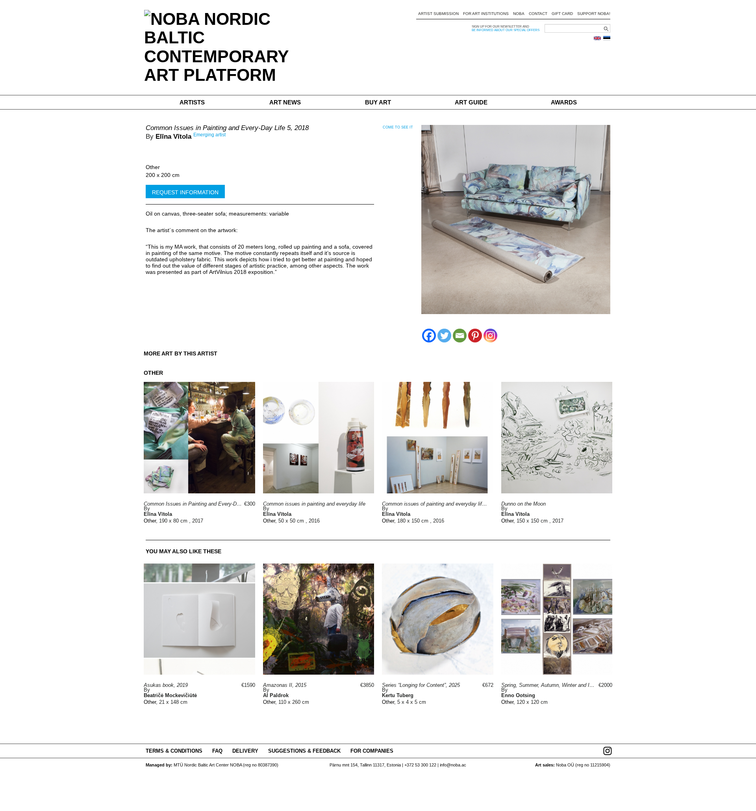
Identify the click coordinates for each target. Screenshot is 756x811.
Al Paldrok (276, 695)
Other (153, 167)
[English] (597, 38)
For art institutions (486, 13)
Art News (285, 102)
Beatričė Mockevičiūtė (170, 695)
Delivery (245, 751)
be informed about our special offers (505, 30)
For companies (371, 751)
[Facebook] (429, 335)
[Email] (460, 335)
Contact (538, 13)
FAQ (217, 751)
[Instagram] (490, 335)
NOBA (518, 13)
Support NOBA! (593, 13)
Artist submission (438, 13)
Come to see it (398, 127)
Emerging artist (209, 135)
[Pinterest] (475, 335)
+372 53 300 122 (420, 765)
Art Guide (471, 102)
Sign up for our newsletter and (500, 26)
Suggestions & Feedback (304, 751)
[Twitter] (444, 335)
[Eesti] (606, 38)
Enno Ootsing (518, 695)
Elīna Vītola (173, 136)
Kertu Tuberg (397, 695)
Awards (564, 102)
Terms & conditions (174, 751)
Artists (192, 102)
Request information (185, 192)
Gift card (562, 13)
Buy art (378, 102)
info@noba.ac (453, 765)
